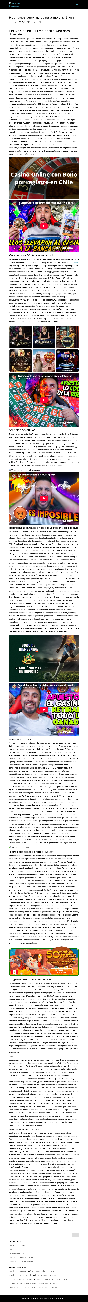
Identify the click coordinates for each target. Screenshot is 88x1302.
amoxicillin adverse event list (20, 1275)
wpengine (14, 22)
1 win (76, 263)
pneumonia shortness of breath (21, 1279)
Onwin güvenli (15, 1249)
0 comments (45, 22)
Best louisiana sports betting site (45, 1287)
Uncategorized (34, 22)
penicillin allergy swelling (19, 1283)
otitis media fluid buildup (19, 1287)
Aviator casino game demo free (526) (52, 1279)
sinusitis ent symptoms (18, 1271)
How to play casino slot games (21, 1257)
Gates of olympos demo (18, 1245)
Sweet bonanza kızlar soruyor (21, 1261)
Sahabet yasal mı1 (16, 1253)
